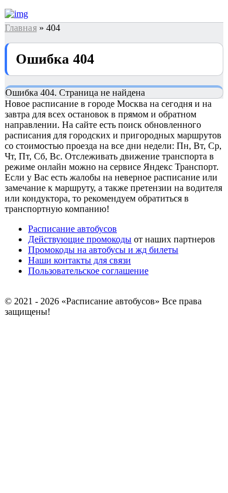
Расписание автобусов (72, 229)
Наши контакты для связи (79, 260)
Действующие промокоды (80, 239)
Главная (21, 28)
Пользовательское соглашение (88, 271)
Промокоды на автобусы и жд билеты (103, 250)
